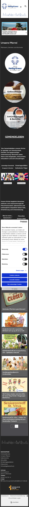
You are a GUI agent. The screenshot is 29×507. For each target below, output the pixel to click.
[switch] (25, 254)
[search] (25, 6)
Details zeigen (20, 270)
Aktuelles (4, 460)
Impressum (5, 496)
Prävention (4, 464)
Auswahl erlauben (14, 279)
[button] (20, 7)
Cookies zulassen (14, 275)
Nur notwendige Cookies (15, 284)
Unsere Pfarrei (9, 42)
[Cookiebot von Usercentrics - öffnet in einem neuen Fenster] (20, 222)
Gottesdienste (5, 454)
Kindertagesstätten (7, 462)
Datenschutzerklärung (17, 496)
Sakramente (5, 458)
